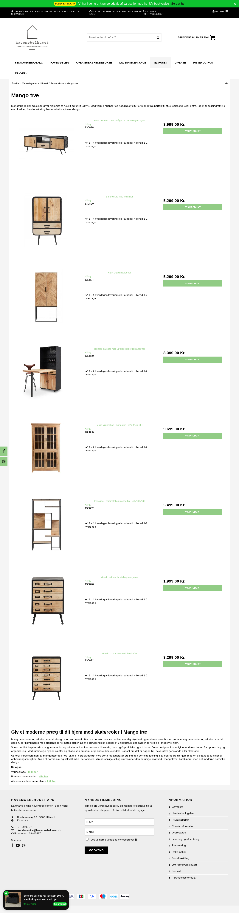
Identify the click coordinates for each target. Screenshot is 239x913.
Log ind (219, 11)
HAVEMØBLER (59, 62)
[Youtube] (18, 845)
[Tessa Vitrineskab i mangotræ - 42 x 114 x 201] (46, 456)
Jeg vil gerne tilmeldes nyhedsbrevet (122, 839)
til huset (160, 62)
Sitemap (16, 839)
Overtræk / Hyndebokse (94, 62)
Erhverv (21, 73)
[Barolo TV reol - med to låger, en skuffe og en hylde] (46, 151)
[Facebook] (3, 451)
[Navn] (119, 821)
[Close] (68, 891)
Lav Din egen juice (132, 62)
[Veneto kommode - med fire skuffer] (46, 684)
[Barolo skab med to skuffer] (46, 227)
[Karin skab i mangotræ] (46, 303)
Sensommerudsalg (29, 62)
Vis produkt (193, 131)
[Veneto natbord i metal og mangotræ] (46, 608)
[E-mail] (119, 831)
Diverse (180, 62)
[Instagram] (3, 461)
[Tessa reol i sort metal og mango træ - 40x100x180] (46, 532)
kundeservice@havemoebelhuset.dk (39, 830)
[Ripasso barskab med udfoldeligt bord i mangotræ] (46, 379)
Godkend (96, 850)
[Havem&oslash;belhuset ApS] (32, 37)
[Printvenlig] (226, 83)
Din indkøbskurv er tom (193, 37)
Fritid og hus (203, 62)
